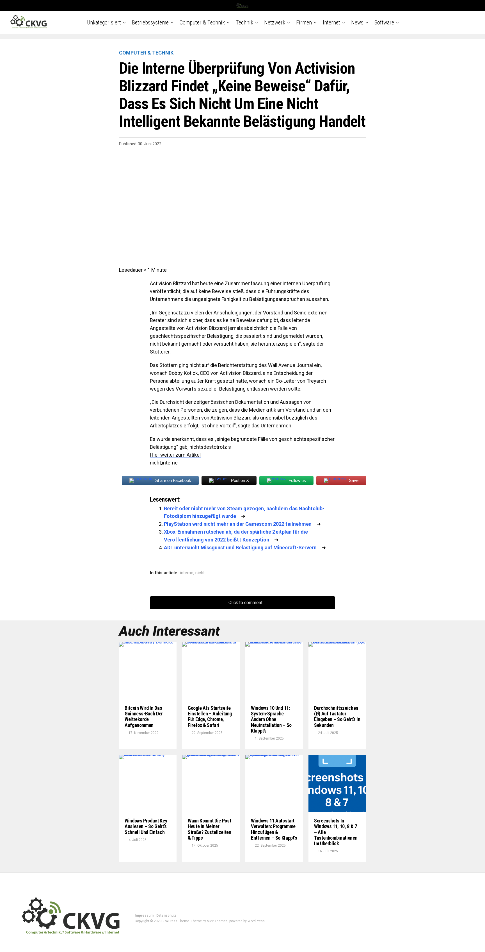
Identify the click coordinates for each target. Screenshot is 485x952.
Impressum (144, 915)
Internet (331, 22)
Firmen (304, 22)
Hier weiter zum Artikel (175, 455)
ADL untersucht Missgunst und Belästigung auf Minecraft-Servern (240, 547)
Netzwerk (274, 22)
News (357, 22)
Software (384, 22)
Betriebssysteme (150, 22)
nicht (200, 573)
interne (186, 573)
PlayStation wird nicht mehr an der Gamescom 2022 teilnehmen (238, 524)
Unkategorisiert (104, 22)
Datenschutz (166, 915)
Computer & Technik (202, 22)
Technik (244, 22)
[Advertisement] (242, 199)
